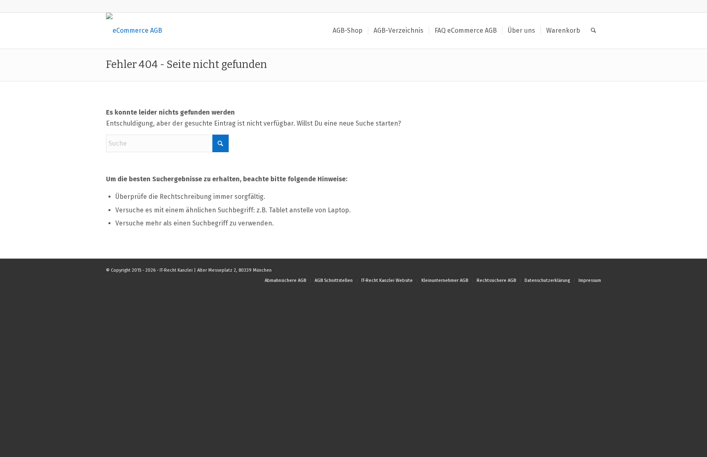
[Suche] (593, 31)
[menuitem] (347, 31)
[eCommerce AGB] (134, 31)
